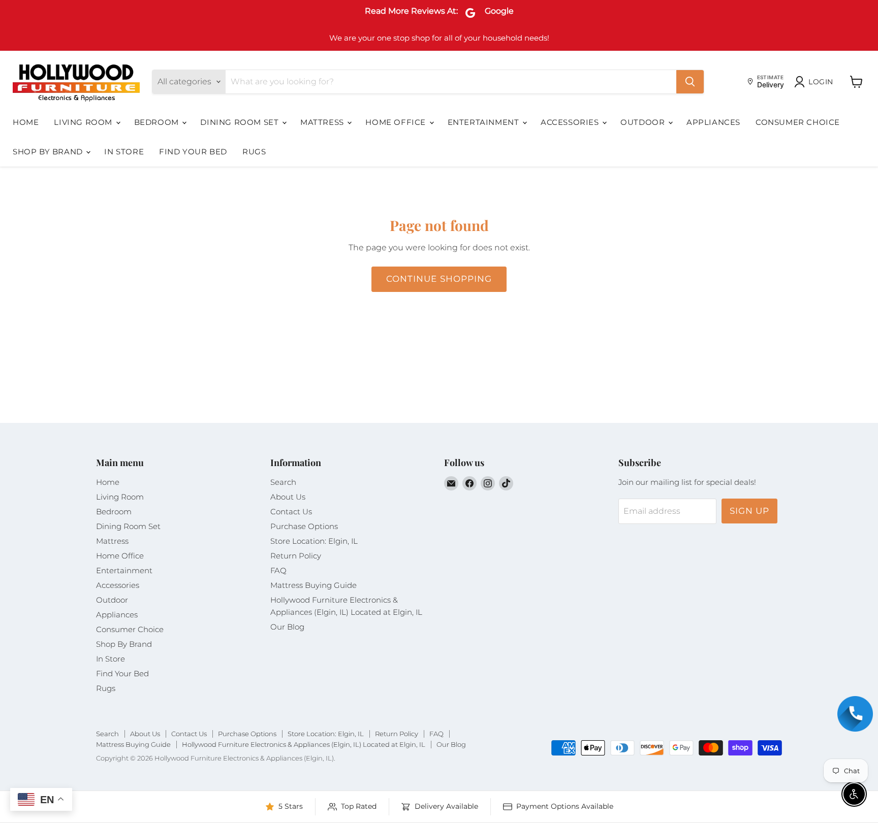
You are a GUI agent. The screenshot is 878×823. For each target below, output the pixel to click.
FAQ (278, 570)
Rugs (254, 151)
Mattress (323, 122)
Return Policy (295, 556)
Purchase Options (304, 526)
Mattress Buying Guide (313, 585)
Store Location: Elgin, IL (314, 541)
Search (283, 482)
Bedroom (157, 122)
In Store (124, 151)
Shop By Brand (49, 151)
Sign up (749, 511)
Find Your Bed (193, 151)
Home (26, 122)
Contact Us (291, 511)
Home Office (396, 122)
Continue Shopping (438, 279)
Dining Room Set (240, 122)
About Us (287, 497)
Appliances (713, 122)
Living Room (84, 122)
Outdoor (643, 122)
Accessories (571, 122)
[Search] (690, 81)
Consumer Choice (798, 122)
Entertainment (484, 122)
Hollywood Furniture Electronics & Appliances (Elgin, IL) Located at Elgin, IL (303, 744)
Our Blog (287, 627)
